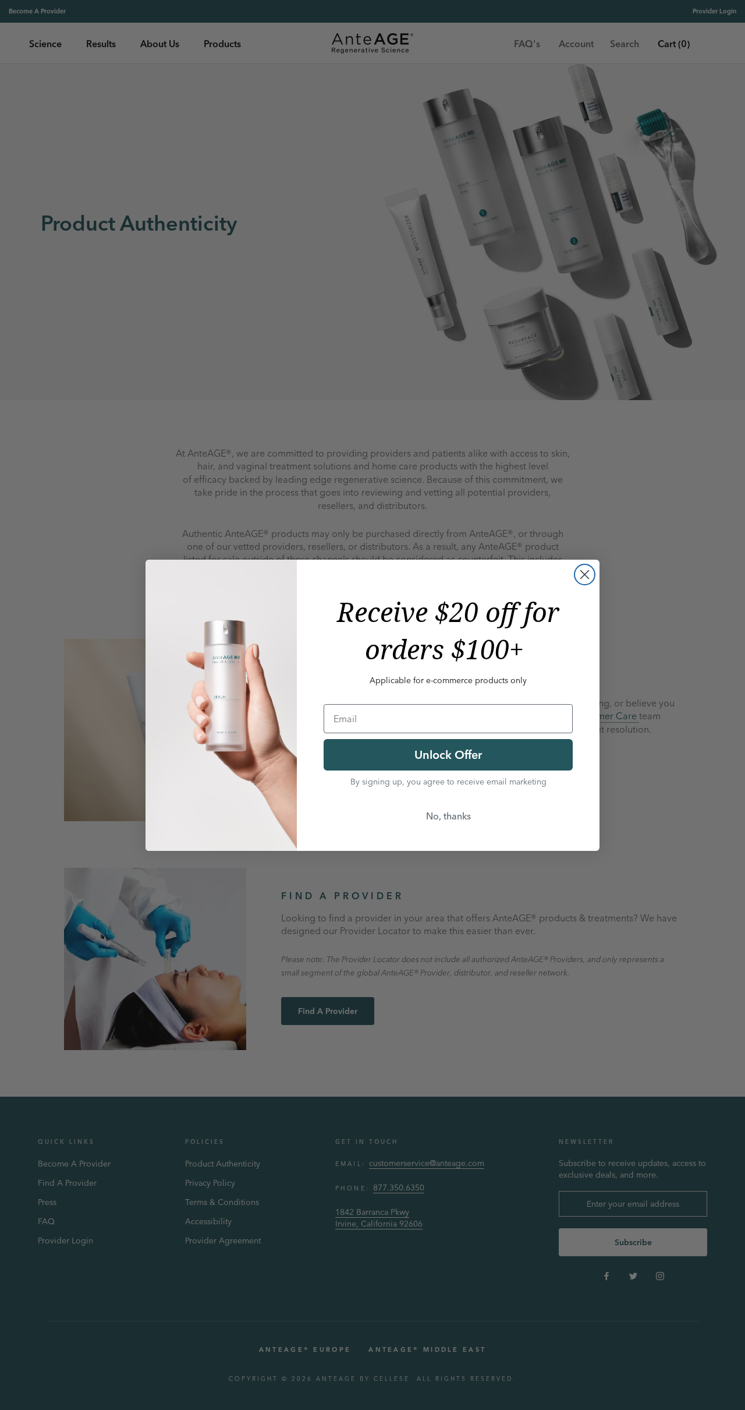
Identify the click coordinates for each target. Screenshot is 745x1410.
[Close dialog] (584, 574)
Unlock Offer (448, 754)
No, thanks (448, 816)
